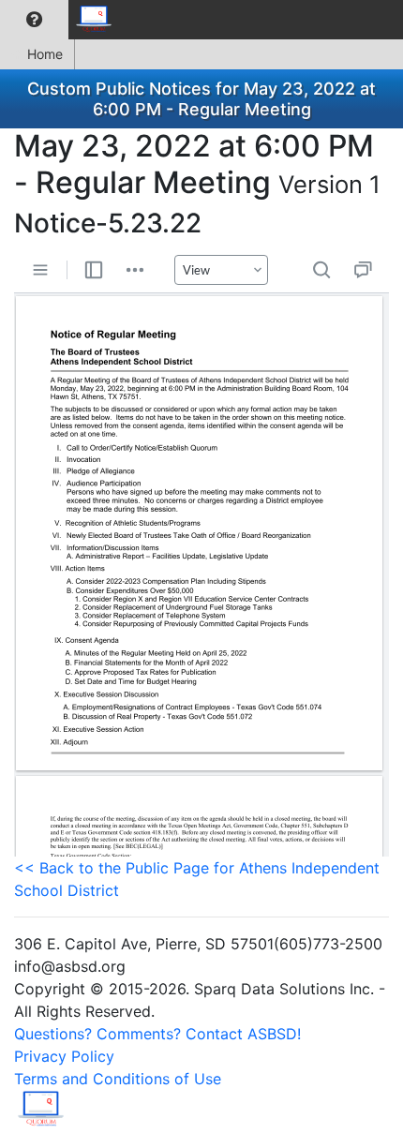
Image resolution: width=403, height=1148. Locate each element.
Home (45, 54)
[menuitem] (34, 19)
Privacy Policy (64, 1056)
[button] (34, 19)
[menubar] (62, 19)
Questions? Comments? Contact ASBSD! (157, 1033)
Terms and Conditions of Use (117, 1078)
